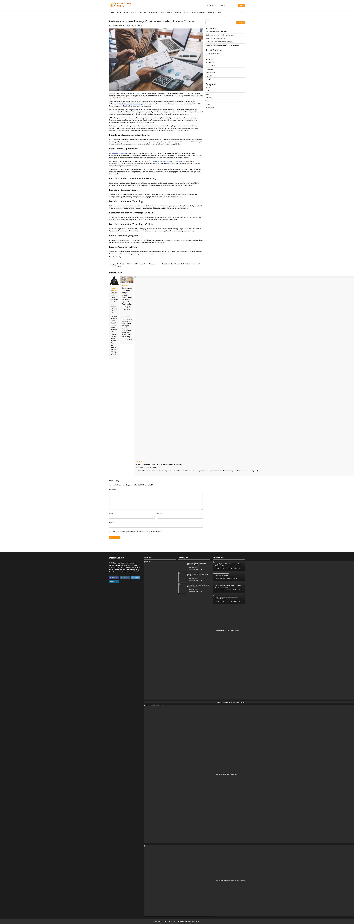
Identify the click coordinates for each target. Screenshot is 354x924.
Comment (113, 489)
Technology (152, 12)
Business (178, 12)
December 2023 (209, 62)
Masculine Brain (171, 921)
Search (207, 20)
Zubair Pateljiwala (136, 25)
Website (111, 522)
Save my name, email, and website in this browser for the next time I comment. (137, 531)
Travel (162, 12)
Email (159, 513)
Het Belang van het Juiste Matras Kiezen (216, 31)
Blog (119, 12)
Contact (186, 12)
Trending (142, 12)
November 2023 (210, 66)
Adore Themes (194, 921)
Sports (169, 12)
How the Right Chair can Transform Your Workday (219, 42)
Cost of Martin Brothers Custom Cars (215, 38)
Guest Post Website (198, 12)
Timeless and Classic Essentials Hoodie (114, 297)
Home (112, 12)
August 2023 (208, 76)
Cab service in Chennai (221, 575)
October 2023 (209, 69)
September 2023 (210, 72)
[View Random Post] (242, 12)
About (126, 12)
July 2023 (208, 79)
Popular (133, 12)
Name (111, 513)
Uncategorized (209, 107)
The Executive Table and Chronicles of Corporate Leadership (222, 45)
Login (219, 12)
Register (211, 12)
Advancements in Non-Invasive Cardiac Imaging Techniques (159, 464)
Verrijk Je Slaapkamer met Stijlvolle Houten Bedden (219, 35)
